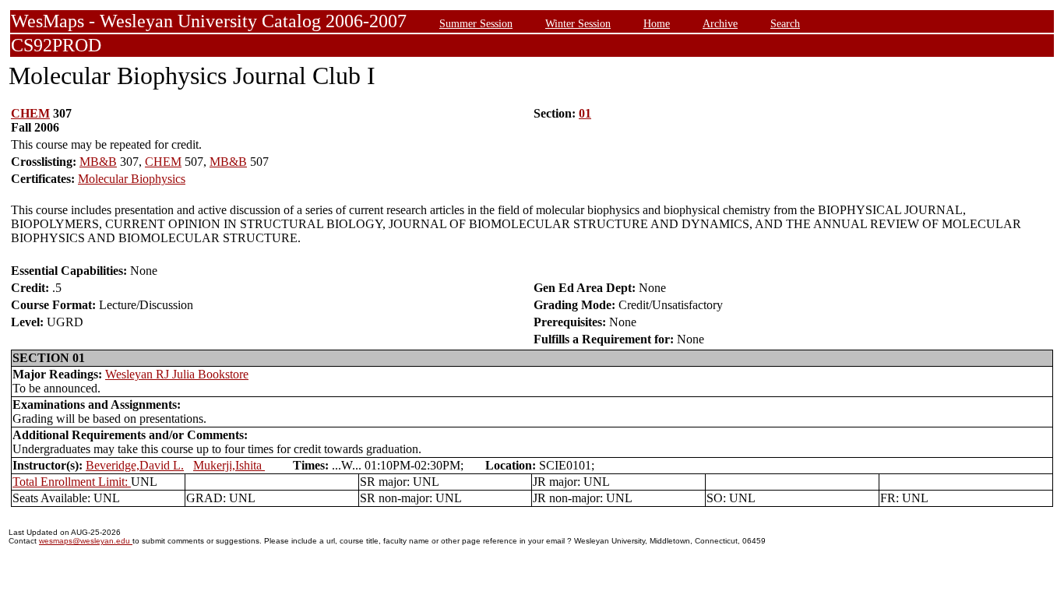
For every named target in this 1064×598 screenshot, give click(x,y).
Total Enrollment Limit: (71, 481)
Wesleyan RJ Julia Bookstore (176, 374)
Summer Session (476, 23)
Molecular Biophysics (131, 178)
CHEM (30, 113)
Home (656, 23)
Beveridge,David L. (135, 465)
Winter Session (578, 23)
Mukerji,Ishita (229, 465)
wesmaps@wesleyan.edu (85, 540)
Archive (720, 23)
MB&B (98, 161)
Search (785, 23)
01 (585, 113)
